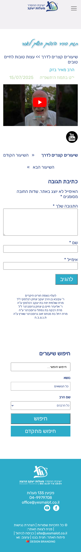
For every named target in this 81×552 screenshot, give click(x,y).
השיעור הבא (43, 167)
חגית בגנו (38, 537)
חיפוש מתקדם (40, 431)
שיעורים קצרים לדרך (59, 56)
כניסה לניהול (25, 533)
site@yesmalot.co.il (52, 533)
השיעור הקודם (16, 155)
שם (73, 242)
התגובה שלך (65, 206)
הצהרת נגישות (24, 525)
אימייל (71, 259)
